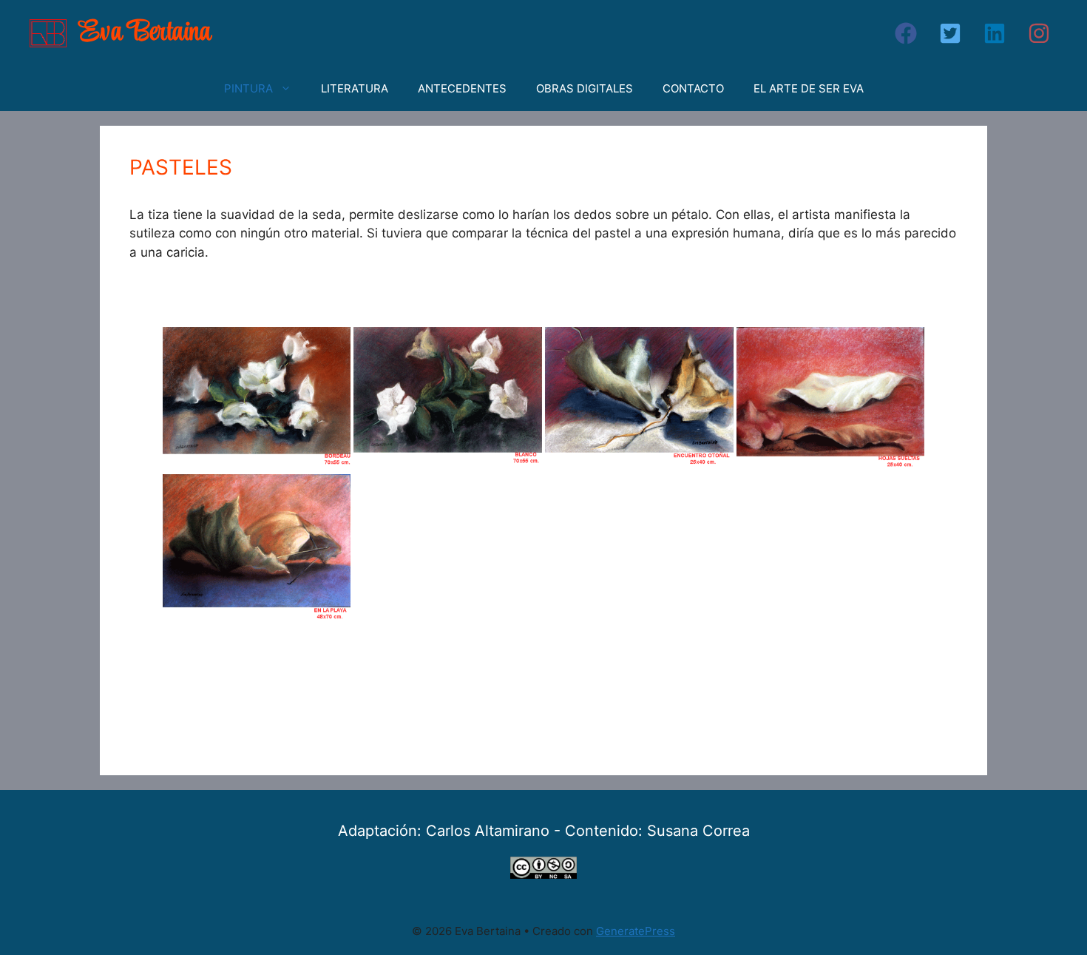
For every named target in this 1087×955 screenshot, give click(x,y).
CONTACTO (693, 88)
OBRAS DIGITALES (584, 88)
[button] (905, 33)
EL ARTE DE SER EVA (809, 88)
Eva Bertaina (145, 32)
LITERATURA (354, 88)
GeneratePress (635, 931)
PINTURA (248, 88)
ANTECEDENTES (462, 88)
